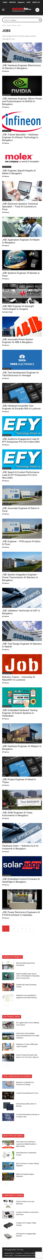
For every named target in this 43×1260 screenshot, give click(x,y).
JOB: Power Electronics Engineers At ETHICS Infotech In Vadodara (21, 913)
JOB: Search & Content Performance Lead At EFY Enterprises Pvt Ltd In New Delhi (20, 475)
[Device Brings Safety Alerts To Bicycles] (8, 1106)
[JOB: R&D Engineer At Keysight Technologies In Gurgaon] (22, 293)
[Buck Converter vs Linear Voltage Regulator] (8, 1166)
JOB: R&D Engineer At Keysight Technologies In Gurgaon (18, 307)
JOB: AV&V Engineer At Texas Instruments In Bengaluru (17, 814)
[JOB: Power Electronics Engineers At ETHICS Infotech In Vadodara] (22, 899)
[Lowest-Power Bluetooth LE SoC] (8, 1095)
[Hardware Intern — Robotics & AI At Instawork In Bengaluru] (22, 833)
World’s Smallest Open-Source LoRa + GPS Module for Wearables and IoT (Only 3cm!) (27, 976)
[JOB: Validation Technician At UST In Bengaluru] (22, 598)
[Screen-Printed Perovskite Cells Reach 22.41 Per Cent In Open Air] (8, 1057)
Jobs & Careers (12, 25)
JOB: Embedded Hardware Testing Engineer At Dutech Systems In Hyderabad (19, 713)
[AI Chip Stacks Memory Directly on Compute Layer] (8, 1117)
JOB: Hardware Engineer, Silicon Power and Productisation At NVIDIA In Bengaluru (22, 101)
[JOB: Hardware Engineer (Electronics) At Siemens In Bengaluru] (22, 53)
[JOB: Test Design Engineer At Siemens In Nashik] (22, 631)
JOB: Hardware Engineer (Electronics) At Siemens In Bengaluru (21, 67)
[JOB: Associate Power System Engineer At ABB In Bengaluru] (22, 327)
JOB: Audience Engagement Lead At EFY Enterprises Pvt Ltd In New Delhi (21, 440)
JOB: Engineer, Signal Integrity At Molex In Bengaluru (19, 172)
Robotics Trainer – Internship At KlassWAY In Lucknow (18, 678)
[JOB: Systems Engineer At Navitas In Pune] (22, 260)
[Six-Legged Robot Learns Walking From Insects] (8, 1025)
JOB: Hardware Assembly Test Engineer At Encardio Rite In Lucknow (21, 407)
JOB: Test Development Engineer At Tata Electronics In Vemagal (20, 374)
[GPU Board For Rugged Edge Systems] (8, 1236)
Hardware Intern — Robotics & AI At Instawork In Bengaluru (20, 847)
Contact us (19, 1253)
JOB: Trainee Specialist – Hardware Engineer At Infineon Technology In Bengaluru (20, 137)
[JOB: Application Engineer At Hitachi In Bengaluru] (22, 227)
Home (4, 25)
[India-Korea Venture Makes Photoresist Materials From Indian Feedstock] (8, 1036)
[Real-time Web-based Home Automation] (8, 965)
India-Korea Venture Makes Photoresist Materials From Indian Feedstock (27, 1035)
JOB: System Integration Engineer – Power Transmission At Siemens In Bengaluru (20, 577)
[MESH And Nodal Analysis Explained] (8, 1177)
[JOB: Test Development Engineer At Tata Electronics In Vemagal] (22, 360)
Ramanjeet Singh (7, 312)
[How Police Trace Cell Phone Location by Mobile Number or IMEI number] (8, 1144)
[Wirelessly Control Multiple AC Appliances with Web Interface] (8, 998)
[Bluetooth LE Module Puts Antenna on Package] (8, 1085)
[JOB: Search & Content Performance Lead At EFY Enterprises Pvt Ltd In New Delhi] (22, 459)
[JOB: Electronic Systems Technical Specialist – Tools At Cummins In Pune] (22, 191)
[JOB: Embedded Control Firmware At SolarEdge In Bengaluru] (22, 866)
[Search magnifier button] (37, 10)
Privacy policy (8, 1255)
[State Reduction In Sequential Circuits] (8, 1155)
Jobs (4, 742)
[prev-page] (3, 1005)
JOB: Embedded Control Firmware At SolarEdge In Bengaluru (21, 880)
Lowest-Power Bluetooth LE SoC (27, 1093)
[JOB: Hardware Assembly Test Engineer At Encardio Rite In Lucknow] (22, 393)
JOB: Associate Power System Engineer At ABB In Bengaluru (17, 341)
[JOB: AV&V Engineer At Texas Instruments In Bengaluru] (22, 800)
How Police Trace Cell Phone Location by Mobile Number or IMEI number (26, 1144)
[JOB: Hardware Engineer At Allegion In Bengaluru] (22, 733)
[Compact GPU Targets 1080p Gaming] (8, 1225)
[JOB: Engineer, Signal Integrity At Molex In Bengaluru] (22, 158)
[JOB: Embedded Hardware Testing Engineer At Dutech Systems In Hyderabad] (22, 697)
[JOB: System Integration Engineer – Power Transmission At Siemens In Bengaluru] (22, 562)
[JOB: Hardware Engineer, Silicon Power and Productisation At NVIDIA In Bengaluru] (22, 86)
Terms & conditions (30, 1253)
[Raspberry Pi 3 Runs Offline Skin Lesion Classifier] (8, 1047)
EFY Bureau (5, 71)
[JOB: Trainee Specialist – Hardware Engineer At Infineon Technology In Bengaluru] (22, 122)
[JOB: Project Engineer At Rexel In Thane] (22, 767)
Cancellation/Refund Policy (23, 1255)
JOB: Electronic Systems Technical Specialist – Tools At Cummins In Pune (20, 206)
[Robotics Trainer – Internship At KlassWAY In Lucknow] (22, 664)
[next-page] (30, 929)
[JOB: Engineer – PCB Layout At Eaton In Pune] (22, 529)
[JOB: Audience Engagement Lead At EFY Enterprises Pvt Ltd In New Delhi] (22, 426)
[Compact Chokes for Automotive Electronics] (8, 1215)
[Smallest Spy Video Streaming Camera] (8, 987)
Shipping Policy (9, 1253)
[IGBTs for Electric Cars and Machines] (8, 1204)
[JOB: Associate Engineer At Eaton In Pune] (22, 495)
